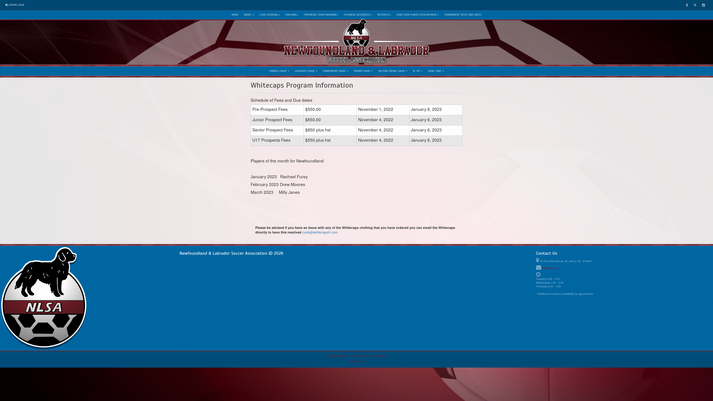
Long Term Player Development (416, 14)
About (248, 14)
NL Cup (417, 71)
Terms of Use (359, 356)
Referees (383, 14)
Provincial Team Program (320, 14)
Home (235, 14)
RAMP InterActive (338, 356)
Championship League (334, 71)
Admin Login (356, 361)
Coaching (290, 14)
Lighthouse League (305, 71)
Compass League (278, 71)
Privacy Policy (377, 356)
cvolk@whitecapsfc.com (320, 232)
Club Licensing (269, 14)
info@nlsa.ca (549, 268)
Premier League (362, 71)
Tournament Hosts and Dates (462, 14)
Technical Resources (357, 14)
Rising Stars (435, 71)
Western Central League (392, 71)
